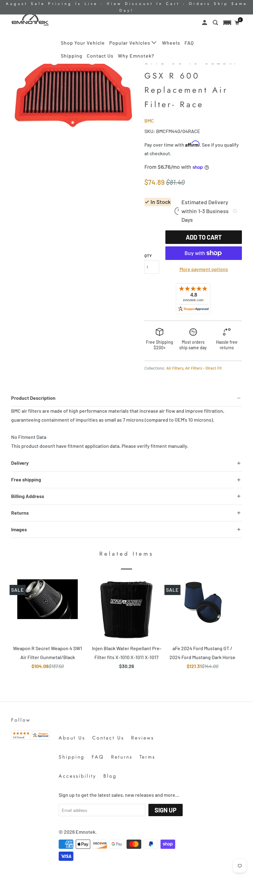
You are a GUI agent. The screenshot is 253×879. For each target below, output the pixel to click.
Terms (147, 756)
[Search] (216, 22)
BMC (149, 121)
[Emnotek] (30, 19)
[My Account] (205, 22)
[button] (227, 23)
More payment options (204, 269)
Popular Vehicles (130, 43)
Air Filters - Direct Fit (203, 368)
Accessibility (77, 776)
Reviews (142, 737)
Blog (110, 776)
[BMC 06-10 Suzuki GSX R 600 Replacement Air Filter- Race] (74, 90)
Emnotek (85, 832)
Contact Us (100, 56)
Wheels (171, 43)
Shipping (71, 56)
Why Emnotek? (136, 56)
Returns (121, 756)
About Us (72, 737)
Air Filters (174, 368)
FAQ (189, 43)
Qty (148, 255)
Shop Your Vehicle (83, 43)
